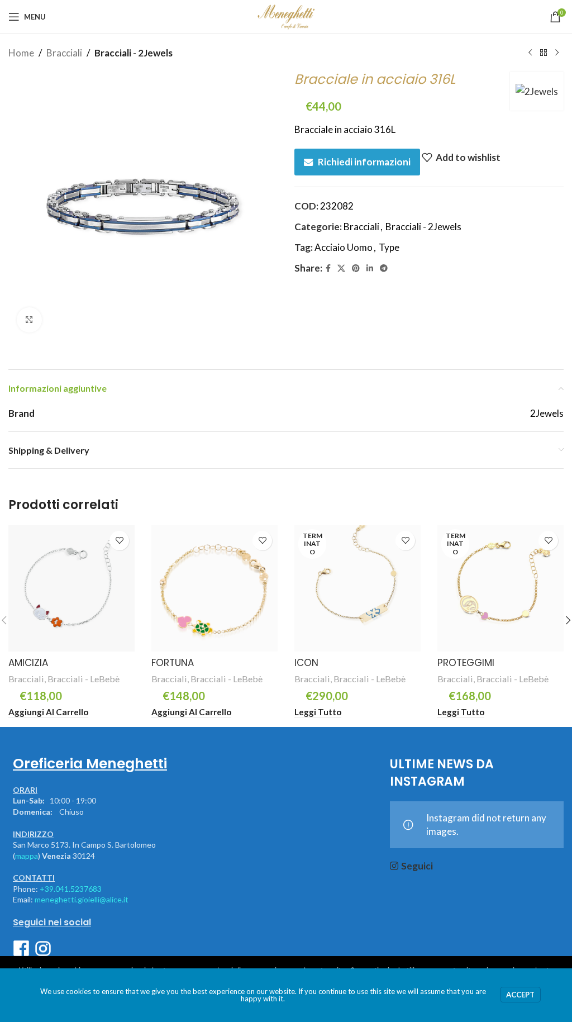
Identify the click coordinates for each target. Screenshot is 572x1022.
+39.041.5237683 (71, 888)
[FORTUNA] (214, 588)
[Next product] (557, 53)
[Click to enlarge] (29, 319)
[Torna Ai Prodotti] (543, 53)
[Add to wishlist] (119, 540)
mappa (26, 856)
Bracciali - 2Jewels (133, 53)
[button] (48, 712)
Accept (520, 994)
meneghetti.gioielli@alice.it (81, 899)
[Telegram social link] (383, 268)
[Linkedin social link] (369, 268)
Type (389, 247)
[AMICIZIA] (71, 588)
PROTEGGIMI (465, 662)
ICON (306, 662)
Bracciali (64, 53)
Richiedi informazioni (364, 162)
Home (21, 53)
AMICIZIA (28, 662)
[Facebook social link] (328, 268)
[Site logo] (286, 15)
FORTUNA (172, 662)
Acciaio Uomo (343, 247)
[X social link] (341, 268)
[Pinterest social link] (356, 268)
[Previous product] (530, 53)
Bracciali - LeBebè (83, 678)
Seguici (417, 866)
